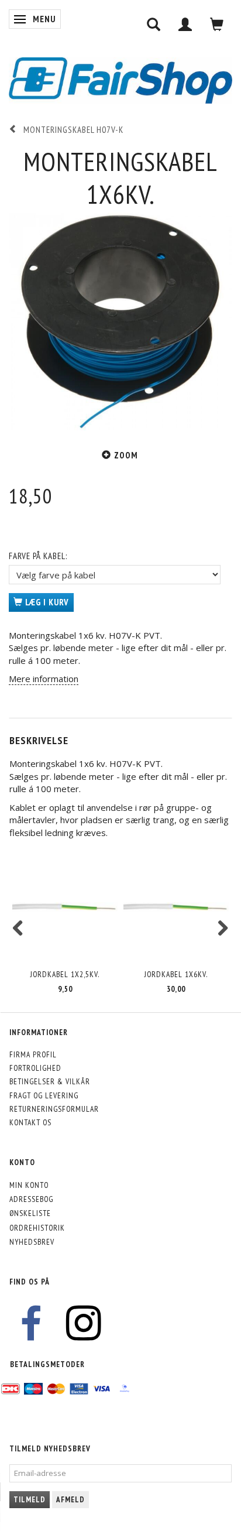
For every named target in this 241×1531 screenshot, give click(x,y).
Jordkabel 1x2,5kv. (64, 974)
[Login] (185, 24)
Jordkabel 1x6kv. (176, 974)
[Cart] (217, 24)
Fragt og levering (43, 1095)
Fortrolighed (35, 1068)
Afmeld (70, 1500)
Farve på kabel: (38, 555)
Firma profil (33, 1054)
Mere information (43, 678)
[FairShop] (120, 79)
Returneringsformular (54, 1109)
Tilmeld (29, 1500)
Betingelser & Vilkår (49, 1081)
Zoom (126, 455)
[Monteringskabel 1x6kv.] (120, 322)
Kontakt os (30, 1122)
